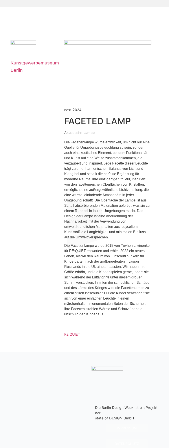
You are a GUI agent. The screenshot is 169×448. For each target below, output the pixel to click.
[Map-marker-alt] (16, 83)
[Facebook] (152, 383)
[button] (84, 3)
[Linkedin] (142, 383)
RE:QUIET (72, 334)
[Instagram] (132, 383)
